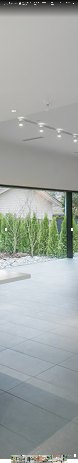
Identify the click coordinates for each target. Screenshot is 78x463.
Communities (45, 2)
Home (30, 2)
